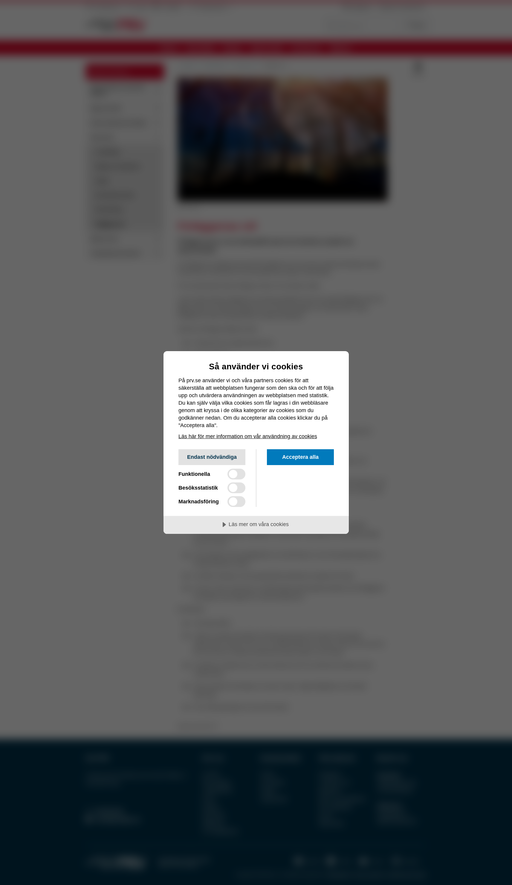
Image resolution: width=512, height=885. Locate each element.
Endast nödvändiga (212, 457)
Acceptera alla (300, 457)
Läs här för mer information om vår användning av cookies (247, 436)
